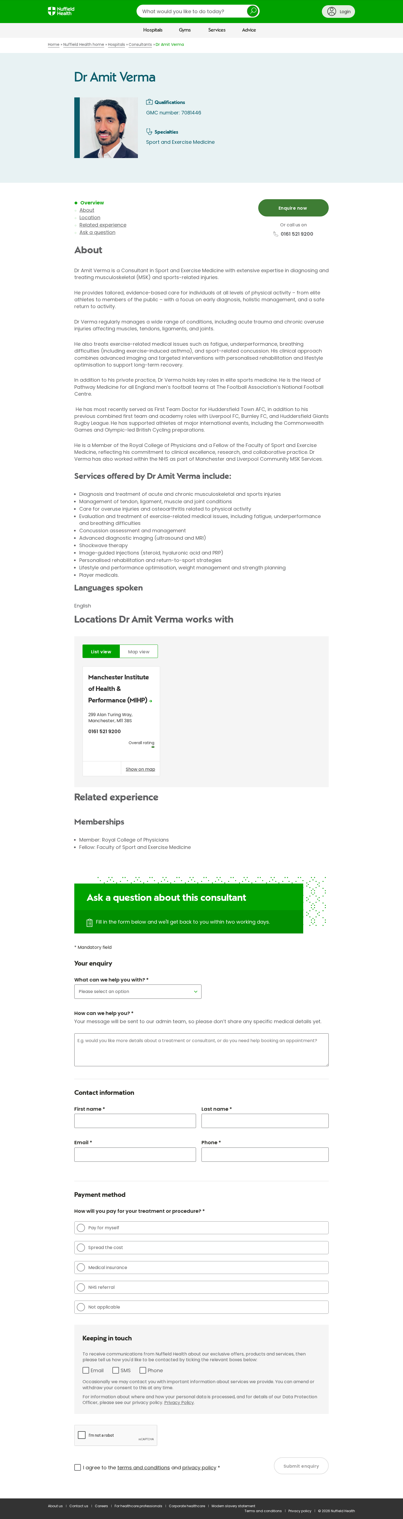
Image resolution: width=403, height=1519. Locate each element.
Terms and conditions (263, 1511)
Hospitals (153, 30)
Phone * (211, 1142)
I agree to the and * (151, 1467)
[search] (198, 11)
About (87, 210)
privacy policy (199, 1467)
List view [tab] (101, 652)
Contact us (78, 1506)
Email (97, 1370)
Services (217, 30)
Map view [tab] (138, 652)
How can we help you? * (104, 1013)
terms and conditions (143, 1467)
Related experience (103, 224)
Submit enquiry (301, 1466)
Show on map (140, 769)
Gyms (185, 30)
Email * (83, 1142)
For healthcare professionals (138, 1506)
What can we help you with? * (111, 979)
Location (90, 217)
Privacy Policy (179, 1402)
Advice (249, 30)
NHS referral (101, 1287)
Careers (101, 1506)
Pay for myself (103, 1228)
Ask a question (97, 232)
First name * (89, 1109)
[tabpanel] (201, 722)
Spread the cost (105, 1247)
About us (55, 1506)
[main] (201, 768)
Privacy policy (299, 1511)
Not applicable (104, 1307)
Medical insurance (107, 1267)
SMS (126, 1370)
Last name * (217, 1109)
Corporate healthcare (187, 1506)
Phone (155, 1370)
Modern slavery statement (233, 1506)
